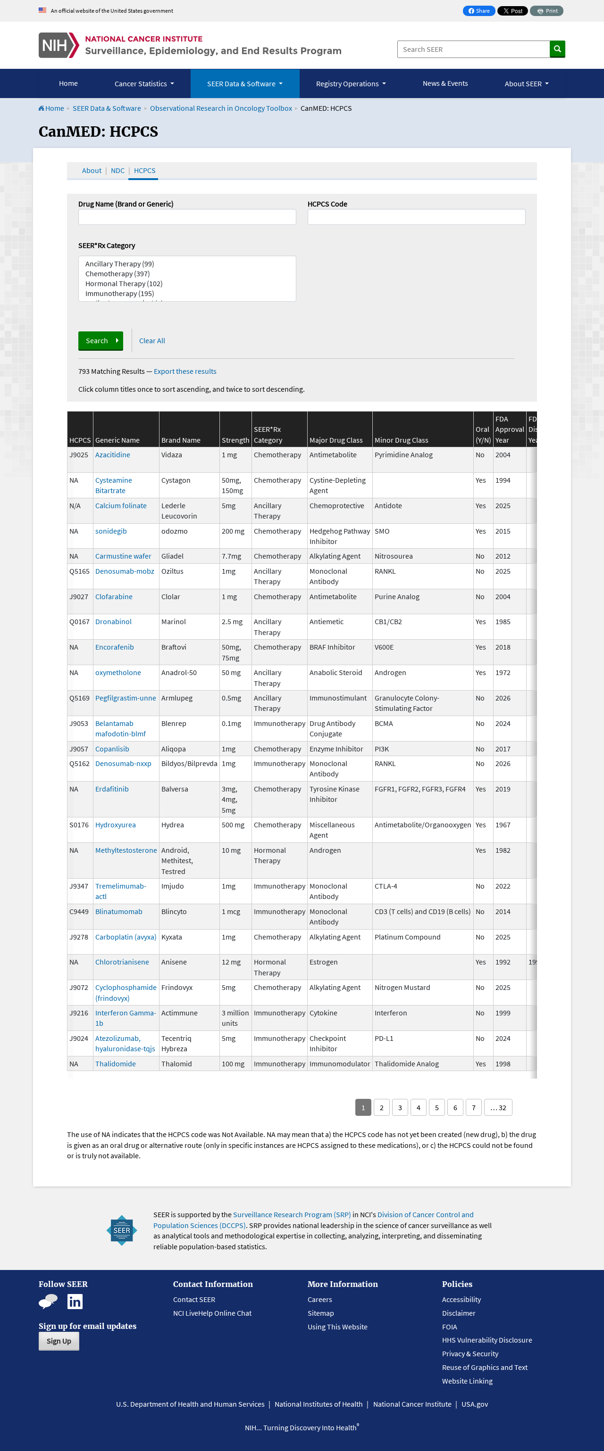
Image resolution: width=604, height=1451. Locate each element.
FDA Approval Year (509, 429)
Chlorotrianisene (122, 961)
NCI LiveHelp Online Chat (212, 1313)
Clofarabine (114, 596)
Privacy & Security (470, 1353)
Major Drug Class (336, 440)
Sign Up (59, 1340)
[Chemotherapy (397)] (187, 274)
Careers (320, 1299)
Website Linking (467, 1380)
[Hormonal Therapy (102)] (187, 284)
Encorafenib (114, 646)
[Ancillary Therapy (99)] (187, 264)
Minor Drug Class (401, 440)
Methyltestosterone (126, 850)
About (91, 170)
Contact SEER (194, 1299)
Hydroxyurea (115, 824)
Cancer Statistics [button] (141, 83)
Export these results (185, 371)
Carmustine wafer (123, 556)
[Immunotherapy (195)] (187, 293)
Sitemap (321, 1313)
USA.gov (474, 1404)
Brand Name (181, 440)
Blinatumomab (119, 911)
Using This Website (338, 1326)
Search (97, 340)
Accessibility (461, 1299)
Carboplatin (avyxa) (126, 936)
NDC (118, 170)
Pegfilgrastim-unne (125, 697)
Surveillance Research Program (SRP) (292, 1214)
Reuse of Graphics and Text (485, 1367)
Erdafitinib (112, 788)
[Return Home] (190, 45)
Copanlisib (112, 748)
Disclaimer (459, 1313)
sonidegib (111, 531)
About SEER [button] (524, 83)
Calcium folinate (121, 505)
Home (68, 83)
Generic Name (117, 440)
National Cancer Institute (412, 1404)
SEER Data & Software (107, 108)
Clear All (152, 340)
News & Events (445, 83)
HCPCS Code (327, 203)
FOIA (449, 1326)
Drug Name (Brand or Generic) (126, 203)
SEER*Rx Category (106, 245)
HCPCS (145, 170)
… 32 (498, 1107)
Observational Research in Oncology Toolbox (221, 108)
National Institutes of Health (319, 1404)
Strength (236, 440)
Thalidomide (115, 1063)
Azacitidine (112, 454)
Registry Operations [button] (348, 83)
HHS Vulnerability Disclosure (487, 1339)
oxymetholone (118, 672)
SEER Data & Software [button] (242, 83)
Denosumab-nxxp (123, 763)
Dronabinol (113, 621)
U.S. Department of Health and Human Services (190, 1404)
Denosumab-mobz (124, 571)
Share (481, 11)
